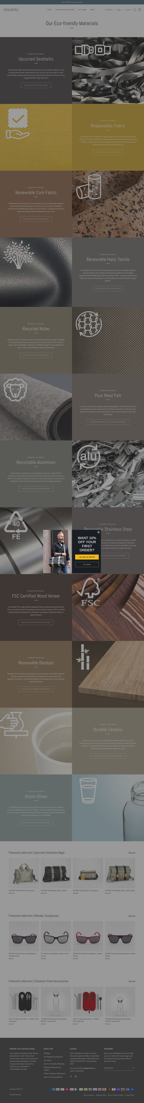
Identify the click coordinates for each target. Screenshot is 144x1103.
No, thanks (87, 564)
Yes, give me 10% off (87, 557)
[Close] (98, 532)
